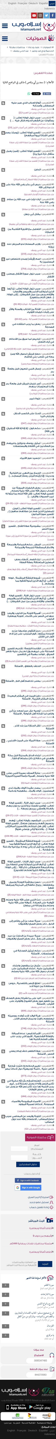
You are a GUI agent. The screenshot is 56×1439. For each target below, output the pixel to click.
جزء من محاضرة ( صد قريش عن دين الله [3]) (34, 978)
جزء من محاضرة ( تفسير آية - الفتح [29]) (36, 334)
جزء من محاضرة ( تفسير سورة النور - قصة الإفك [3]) (30, 895)
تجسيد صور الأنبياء (30, 458)
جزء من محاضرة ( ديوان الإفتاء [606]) (37, 1011)
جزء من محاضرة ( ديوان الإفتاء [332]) (37, 1046)
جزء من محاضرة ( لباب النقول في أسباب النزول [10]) (31, 127)
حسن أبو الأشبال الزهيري (44, 1320)
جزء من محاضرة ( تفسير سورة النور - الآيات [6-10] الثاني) (29, 349)
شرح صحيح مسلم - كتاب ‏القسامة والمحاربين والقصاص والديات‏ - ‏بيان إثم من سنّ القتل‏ (34, 1314)
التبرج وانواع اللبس (45, 1304)
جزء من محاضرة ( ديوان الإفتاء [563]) (37, 768)
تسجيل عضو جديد (39, 1202)
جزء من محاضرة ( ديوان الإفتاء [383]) (37, 453)
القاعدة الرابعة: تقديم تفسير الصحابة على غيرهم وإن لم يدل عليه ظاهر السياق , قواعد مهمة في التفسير (30, 651)
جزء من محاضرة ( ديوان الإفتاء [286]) (37, 691)
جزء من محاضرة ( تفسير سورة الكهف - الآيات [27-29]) (30, 815)
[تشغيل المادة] (3, 103)
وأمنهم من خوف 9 (42, 1229)
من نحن (7, 1423)
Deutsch (33, 3)
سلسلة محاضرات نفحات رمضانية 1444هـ (31, 1237)
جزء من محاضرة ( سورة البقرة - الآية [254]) (35, 856)
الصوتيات (37, 38)
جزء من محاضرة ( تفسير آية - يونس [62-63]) (34, 319)
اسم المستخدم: (37, 1147)
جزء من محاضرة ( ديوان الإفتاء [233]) (37, 254)
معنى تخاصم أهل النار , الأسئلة (22, 681)
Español (43, 3)
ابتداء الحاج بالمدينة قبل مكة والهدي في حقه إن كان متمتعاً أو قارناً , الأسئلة (31, 758)
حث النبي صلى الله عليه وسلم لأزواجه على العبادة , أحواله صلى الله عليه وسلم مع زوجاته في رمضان (30, 902)
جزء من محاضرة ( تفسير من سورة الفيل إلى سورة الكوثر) (28, 521)
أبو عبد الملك (49, 1339)
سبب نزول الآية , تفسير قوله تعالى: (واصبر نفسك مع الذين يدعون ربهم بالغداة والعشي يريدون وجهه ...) (30, 806)
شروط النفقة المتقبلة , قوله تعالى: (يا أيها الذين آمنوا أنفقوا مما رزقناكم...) (31, 581)
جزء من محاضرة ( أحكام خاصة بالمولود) (36, 1111)
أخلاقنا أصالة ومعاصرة (40, 1245)
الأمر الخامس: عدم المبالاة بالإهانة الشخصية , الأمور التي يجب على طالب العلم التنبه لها (32, 1036)
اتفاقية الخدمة (28, 1423)
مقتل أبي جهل (32, 214)
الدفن (37, 169)
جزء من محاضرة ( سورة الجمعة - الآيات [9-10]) (33, 877)
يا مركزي (50, 1335)
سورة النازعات (47, 1294)
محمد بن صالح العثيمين (45, 1307)
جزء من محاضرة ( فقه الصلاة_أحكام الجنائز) (34, 179)
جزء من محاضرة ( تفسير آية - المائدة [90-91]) (33, 304)
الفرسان (50, 1326)
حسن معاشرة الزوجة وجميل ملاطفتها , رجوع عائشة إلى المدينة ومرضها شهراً (30, 885)
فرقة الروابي (50, 1329)
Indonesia (49, 8)
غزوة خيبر (34, 398)
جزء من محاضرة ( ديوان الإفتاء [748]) (37, 1028)
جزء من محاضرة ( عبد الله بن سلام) (38, 209)
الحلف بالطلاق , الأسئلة (27, 666)
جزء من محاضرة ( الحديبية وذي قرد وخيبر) (35, 408)
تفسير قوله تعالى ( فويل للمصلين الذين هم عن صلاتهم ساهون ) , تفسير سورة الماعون (30, 511)
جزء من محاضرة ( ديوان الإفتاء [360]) (37, 438)
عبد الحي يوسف (38, 109)
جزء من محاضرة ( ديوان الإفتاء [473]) (37, 1076)
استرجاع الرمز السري (38, 1197)
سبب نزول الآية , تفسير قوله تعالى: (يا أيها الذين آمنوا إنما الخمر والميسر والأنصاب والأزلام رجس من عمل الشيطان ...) (30, 598)
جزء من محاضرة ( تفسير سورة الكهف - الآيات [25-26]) (30, 503)
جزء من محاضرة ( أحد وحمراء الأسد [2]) (36, 993)
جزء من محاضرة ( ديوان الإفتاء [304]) (37, 750)
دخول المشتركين (28, 1164)
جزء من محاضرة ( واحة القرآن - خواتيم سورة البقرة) (31, 626)
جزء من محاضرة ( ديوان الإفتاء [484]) (37, 1096)
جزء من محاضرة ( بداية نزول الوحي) (38, 676)
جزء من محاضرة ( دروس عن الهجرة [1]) (36, 113)
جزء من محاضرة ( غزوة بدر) (42, 379)
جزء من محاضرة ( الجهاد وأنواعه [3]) (38, 931)
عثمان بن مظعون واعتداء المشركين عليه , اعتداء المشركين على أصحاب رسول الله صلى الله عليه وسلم (32, 968)
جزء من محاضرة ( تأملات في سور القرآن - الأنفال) (32, 284)
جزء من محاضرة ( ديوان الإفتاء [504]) (37, 483)
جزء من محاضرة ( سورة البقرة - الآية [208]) (35, 590)
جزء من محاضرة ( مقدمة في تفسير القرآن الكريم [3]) (29, 661)
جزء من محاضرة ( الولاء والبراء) (40, 798)
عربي (52, 3)
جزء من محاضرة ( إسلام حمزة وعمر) (37, 364)
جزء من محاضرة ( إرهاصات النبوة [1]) (37, 783)
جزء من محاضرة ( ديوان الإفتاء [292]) (37, 735)
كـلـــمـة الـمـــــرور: (37, 1156)
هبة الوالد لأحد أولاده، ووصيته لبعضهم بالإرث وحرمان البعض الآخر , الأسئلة (31, 1018)
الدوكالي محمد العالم (47, 1288)
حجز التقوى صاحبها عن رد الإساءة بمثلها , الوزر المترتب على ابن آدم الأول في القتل (31, 634)
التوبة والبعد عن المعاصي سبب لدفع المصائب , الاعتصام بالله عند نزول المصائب (29, 1119)
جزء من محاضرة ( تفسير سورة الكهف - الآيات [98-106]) (29, 836)
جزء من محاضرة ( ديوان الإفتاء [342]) (37, 1061)
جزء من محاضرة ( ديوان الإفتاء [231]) (37, 239)
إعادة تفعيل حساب (39, 1207)
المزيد (45, 1264)
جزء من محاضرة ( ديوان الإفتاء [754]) (37, 269)
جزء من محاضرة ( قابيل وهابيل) (40, 643)
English (12, 3)
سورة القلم (49, 1285)
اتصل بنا (16, 1423)
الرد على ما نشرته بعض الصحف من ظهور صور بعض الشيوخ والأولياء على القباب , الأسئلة (30, 1001)
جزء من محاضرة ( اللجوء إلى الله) (39, 1129)
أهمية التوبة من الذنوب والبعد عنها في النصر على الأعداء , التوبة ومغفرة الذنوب (30, 616)
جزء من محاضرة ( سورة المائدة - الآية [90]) (35, 608)
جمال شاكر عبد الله (47, 1298)
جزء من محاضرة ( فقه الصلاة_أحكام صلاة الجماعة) (30, 554)
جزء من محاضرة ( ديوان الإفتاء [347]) (37, 423)
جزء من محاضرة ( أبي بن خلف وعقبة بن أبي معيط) (31, 224)
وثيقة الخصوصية (44, 1423)
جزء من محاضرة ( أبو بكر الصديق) (39, 194)
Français (22, 3)
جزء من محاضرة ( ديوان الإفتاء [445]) (37, 468)
